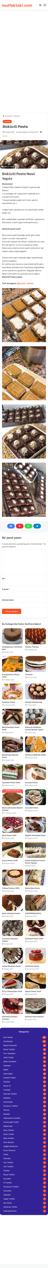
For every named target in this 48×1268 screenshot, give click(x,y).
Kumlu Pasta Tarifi (10, 860)
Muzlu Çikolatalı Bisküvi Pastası (12, 808)
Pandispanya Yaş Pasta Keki (12, 647)
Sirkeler (6, 1171)
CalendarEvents (10, 1211)
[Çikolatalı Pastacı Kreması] (12, 1006)
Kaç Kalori (7, 1203)
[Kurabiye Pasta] (12, 691)
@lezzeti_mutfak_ (25, 283)
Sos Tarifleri (8, 1162)
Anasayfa (8, 116)
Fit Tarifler (7, 1183)
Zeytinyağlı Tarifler (11, 1122)
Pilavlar (6, 1110)
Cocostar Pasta (31, 807)
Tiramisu (29, 674)
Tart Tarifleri (8, 1167)
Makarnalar (8, 1126)
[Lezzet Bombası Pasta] (12, 956)
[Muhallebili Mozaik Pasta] (12, 744)
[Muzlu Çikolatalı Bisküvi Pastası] (12, 797)
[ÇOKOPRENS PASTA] (35, 903)
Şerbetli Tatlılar (9, 1078)
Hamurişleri (8, 1074)
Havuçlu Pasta (31, 782)
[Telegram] (37, 526)
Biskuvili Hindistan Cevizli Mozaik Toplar (34, 728)
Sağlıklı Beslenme (10, 1146)
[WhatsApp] (28, 526)
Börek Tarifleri (9, 1049)
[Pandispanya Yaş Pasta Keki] (12, 636)
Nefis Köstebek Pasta (11, 913)
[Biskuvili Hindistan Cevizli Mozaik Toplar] (35, 717)
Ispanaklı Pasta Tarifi (11, 782)
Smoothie (7, 1191)
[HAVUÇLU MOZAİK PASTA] (35, 744)
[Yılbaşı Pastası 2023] (12, 878)
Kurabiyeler (8, 1041)
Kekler (5, 1070)
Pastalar (16, 116)
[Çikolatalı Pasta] (35, 956)
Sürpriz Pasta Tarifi (33, 991)
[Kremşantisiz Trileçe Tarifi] (12, 664)
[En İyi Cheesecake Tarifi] (12, 981)
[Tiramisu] (35, 664)
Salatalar (7, 1066)
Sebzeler (7, 1195)
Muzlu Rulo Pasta (32, 888)
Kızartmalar (8, 1102)
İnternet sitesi (7, 600)
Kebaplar (7, 1098)
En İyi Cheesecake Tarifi (12, 991)
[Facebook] (11, 526)
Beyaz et (7, 1086)
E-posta (6, 589)
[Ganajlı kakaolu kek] (35, 691)
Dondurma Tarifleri (11, 1187)
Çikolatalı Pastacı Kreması (10, 1017)
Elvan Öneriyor (9, 1150)
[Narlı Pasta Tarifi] (12, 825)
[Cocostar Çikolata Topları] (12, 928)
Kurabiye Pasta (8, 702)
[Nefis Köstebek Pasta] (12, 903)
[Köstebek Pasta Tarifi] (35, 928)
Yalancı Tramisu (32, 646)
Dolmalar (7, 1158)
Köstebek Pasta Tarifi (34, 938)
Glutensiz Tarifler (10, 1207)
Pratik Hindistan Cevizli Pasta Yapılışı (35, 861)
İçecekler (7, 1179)
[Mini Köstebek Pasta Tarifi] (12, 717)
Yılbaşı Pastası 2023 (10, 888)
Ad (4, 578)
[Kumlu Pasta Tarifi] (12, 850)
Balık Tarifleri (8, 1138)
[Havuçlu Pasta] (35, 772)
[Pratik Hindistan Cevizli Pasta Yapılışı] (35, 850)
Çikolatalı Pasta (32, 966)
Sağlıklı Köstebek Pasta (35, 835)
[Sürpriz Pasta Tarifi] (35, 981)
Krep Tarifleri (8, 1130)
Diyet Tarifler (8, 1134)
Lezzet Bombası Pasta (11, 966)
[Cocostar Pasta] (35, 797)
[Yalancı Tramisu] (35, 636)
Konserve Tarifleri (10, 1106)
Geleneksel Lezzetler (11, 1118)
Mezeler (6, 1114)
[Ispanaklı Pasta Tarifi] (12, 772)
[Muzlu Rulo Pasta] (35, 878)
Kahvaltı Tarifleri (10, 1094)
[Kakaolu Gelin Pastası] (35, 1006)
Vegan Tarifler (9, 1199)
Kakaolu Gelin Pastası (34, 1016)
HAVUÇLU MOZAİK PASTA (35, 754)
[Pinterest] (20, 526)
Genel (5, 1154)
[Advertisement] (24, 36)
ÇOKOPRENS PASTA (33, 913)
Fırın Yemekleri (9, 1053)
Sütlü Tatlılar (8, 1057)
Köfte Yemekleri (9, 1062)
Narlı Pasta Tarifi (9, 835)
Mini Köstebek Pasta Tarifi (10, 728)
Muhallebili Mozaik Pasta (10, 755)
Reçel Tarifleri (9, 1175)
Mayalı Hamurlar (10, 1045)
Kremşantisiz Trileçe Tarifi (10, 675)
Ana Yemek (8, 1037)
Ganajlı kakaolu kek (33, 702)
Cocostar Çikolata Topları (10, 939)
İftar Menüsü (8, 1142)
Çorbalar (6, 1090)
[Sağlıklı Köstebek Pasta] (35, 825)
